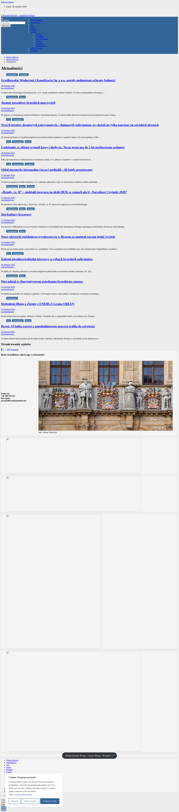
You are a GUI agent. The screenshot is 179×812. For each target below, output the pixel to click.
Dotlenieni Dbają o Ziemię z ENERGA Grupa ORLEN (37, 304)
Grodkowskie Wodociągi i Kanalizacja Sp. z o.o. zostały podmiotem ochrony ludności (58, 80)
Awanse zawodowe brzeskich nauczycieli (28, 102)
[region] (34, 790)
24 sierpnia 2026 (8, 332)
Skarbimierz (41, 46)
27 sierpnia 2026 (8, 175)
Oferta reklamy (37, 48)
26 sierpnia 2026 (8, 242)
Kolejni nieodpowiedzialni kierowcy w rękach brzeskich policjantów (47, 259)
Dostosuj (14, 801)
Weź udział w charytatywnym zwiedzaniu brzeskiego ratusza (42, 281)
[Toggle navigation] (2, 18)
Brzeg (38, 34)
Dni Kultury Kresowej (16, 214)
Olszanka (40, 43)
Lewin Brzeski (42, 39)
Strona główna (37, 20)
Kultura (34, 29)
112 (32, 25)
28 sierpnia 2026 (8, 86)
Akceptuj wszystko (50, 801)
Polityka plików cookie (23, 795)
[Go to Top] (3, 808)
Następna (14, 349)
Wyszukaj (5, 20)
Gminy (33, 32)
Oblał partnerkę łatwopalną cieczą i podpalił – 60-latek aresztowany (47, 169)
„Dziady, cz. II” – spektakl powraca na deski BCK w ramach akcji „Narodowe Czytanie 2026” (64, 192)
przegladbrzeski (7, 88)
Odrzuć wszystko (30, 801)
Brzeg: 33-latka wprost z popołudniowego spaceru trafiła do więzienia (48, 326)
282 (8, 349)
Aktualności (35, 22)
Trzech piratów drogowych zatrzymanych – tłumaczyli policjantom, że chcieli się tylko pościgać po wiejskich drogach (80, 125)
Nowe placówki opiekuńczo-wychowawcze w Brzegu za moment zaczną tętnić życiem (58, 236)
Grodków (40, 36)
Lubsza (39, 41)
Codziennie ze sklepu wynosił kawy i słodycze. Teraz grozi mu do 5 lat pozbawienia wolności (62, 147)
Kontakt (34, 50)
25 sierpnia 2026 (8, 287)
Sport (33, 27)
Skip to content (7, 2)
